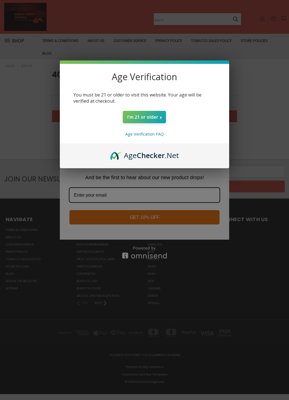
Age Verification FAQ (144, 134)
